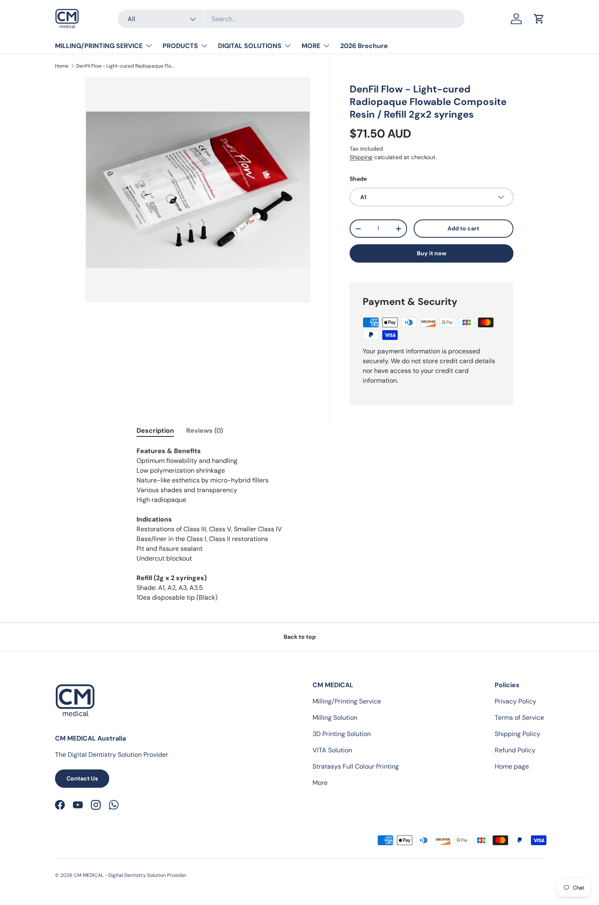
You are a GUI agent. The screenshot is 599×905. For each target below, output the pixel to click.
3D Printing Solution (342, 734)
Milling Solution (335, 717)
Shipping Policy (517, 734)
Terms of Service (519, 717)
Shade (358, 178)
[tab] (155, 430)
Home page (512, 766)
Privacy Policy (515, 701)
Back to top (300, 636)
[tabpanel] (299, 524)
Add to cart (463, 228)
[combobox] (291, 19)
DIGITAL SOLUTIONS (250, 46)
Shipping (361, 157)
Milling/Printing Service (347, 701)
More (320, 782)
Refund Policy (515, 750)
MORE (311, 46)
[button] (539, 19)
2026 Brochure (364, 46)
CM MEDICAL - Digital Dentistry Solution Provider (130, 875)
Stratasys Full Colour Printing (356, 766)
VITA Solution (332, 750)
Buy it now (432, 253)
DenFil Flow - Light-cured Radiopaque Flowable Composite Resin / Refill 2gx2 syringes (125, 66)
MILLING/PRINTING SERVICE (99, 46)
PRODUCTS (180, 46)
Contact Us (82, 778)
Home (61, 66)
